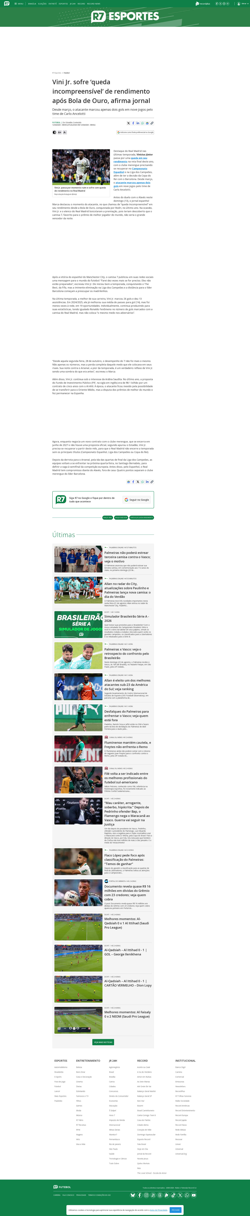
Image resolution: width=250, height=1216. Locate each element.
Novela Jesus (142, 1158)
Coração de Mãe (144, 1129)
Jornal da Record (144, 1154)
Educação (113, 1105)
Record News (93, 3)
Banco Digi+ (180, 1067)
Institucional (185, 1060)
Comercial (179, 1077)
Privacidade (81, 1195)
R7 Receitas (81, 1125)
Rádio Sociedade (182, 1101)
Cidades (112, 1086)
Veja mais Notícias (103, 1042)
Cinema (79, 1081)
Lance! (57, 1091)
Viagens (79, 1134)
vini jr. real (107, 517)
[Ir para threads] (160, 1195)
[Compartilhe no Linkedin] (137, 123)
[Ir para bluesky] (133, 1195)
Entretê (53, 3)
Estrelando (80, 1091)
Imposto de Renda (117, 1120)
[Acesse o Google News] (147, 123)
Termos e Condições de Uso (99, 1195)
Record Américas (182, 1105)
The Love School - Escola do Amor (152, 1173)
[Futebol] (125, 17)
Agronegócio (114, 1067)
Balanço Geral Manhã (146, 1091)
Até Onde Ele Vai (144, 1086)
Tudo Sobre (114, 1163)
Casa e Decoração (84, 1077)
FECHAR (175, 1210)
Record (81, 3)
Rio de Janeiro (115, 1144)
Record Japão (181, 1120)
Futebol (67, 73)
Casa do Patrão (143, 1120)
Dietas (79, 1086)
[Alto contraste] (54, 132)
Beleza (79, 1067)
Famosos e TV (82, 1096)
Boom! (140, 1105)
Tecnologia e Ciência (118, 1158)
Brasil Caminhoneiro (145, 1110)
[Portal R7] (6, 3)
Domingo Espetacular (146, 1134)
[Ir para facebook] (216, 3)
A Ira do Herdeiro (144, 1072)
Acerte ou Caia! (143, 1067)
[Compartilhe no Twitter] (128, 123)
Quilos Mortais (143, 1163)
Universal (179, 1149)
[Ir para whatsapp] (187, 1195)
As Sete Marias (143, 1081)
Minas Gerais (114, 1129)
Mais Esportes (60, 1096)
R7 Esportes (56, 73)
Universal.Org (181, 1154)
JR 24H (73, 3)
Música (79, 1115)
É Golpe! (112, 1110)
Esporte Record (143, 1139)
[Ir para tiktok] (173, 1195)
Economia (113, 1101)
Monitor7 (113, 1134)
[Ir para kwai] (153, 1195)
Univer (178, 1144)
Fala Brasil (141, 1144)
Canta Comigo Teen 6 (146, 1115)
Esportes (63, 3)
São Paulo (113, 1149)
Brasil (111, 1072)
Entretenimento (88, 1060)
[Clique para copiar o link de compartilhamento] (152, 123)
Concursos (113, 1091)
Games (79, 1105)
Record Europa (181, 1115)
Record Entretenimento (185, 1110)
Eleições (42, 3)
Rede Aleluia (180, 1129)
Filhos (78, 1101)
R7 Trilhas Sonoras (183, 1096)
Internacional (114, 1125)
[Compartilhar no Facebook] (133, 123)
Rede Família (180, 1134)
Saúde (111, 1154)
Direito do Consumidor (118, 1096)
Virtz (78, 1139)
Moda (78, 1110)
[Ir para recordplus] (167, 1195)
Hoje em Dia (142, 1149)
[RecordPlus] (203, 3)
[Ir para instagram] (224, 3)
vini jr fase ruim (121, 517)
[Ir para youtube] (194, 1195)
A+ (59, 132)
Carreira (178, 1072)
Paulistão (58, 1101)
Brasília (32, 3)
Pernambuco (114, 1139)
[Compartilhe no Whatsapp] (142, 123)
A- (65, 132)
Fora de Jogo (59, 1081)
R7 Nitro (79, 1120)
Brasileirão (58, 1072)
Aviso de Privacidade (158, 1210)
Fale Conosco (68, 1195)
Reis (139, 1168)
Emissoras (179, 1081)
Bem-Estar (80, 1072)
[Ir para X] (220, 3)
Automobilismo (60, 1067)
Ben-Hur (140, 1101)
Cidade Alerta (142, 1125)
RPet (78, 1129)
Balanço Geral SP (144, 1096)
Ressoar (178, 1139)
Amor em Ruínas (144, 1077)
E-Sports (58, 1077)
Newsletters (180, 1086)
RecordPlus (180, 1091)
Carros (112, 1081)
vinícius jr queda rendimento (141, 517)
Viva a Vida (80, 1144)
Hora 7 (112, 1115)
